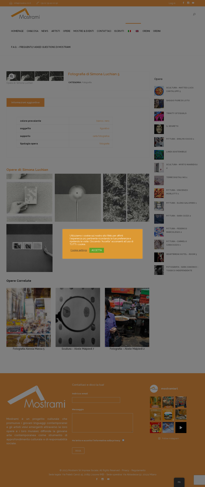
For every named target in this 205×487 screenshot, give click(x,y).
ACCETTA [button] (97, 250)
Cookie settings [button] (78, 250)
